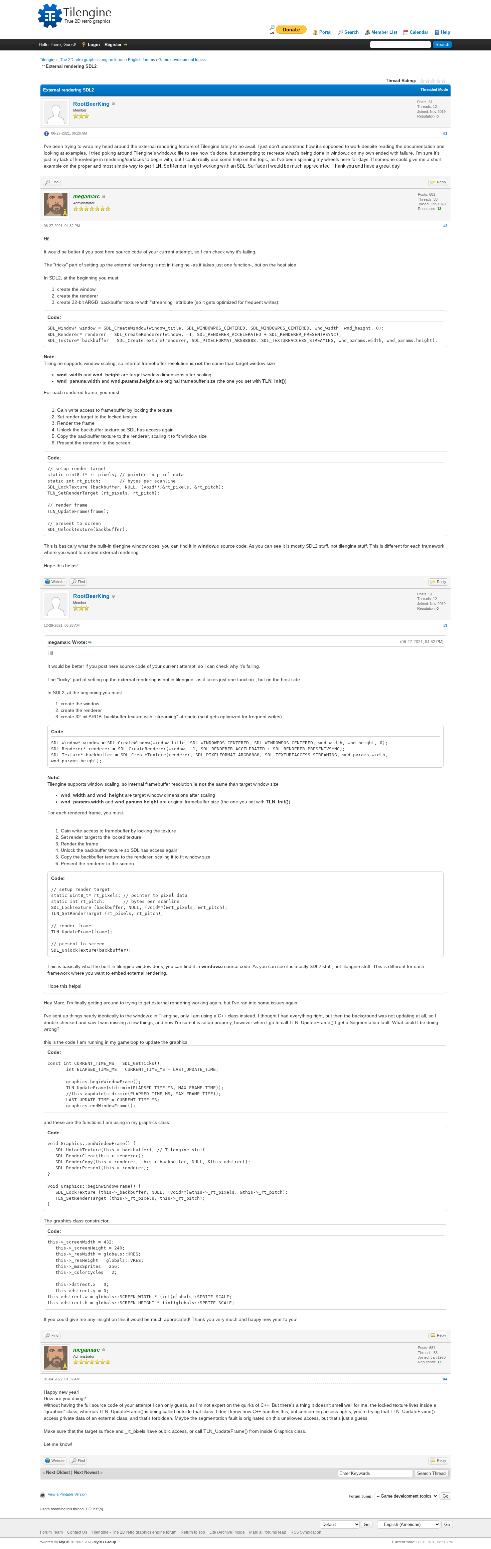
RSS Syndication (306, 1532)
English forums (141, 59)
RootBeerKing (91, 104)
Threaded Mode (434, 89)
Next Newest (86, 1472)
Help (445, 32)
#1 (445, 133)
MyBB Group (105, 1542)
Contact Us (77, 1532)
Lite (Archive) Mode (227, 1532)
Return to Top (193, 1532)
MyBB (64, 1542)
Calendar (419, 32)
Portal (325, 32)
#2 (445, 226)
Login (94, 44)
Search (351, 32)
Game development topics (182, 59)
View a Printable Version (67, 1494)
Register (113, 44)
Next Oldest (58, 1472)
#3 (445, 625)
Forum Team (51, 1532)
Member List (384, 32)
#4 (445, 1379)
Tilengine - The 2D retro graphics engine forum (82, 59)
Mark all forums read (267, 1532)
